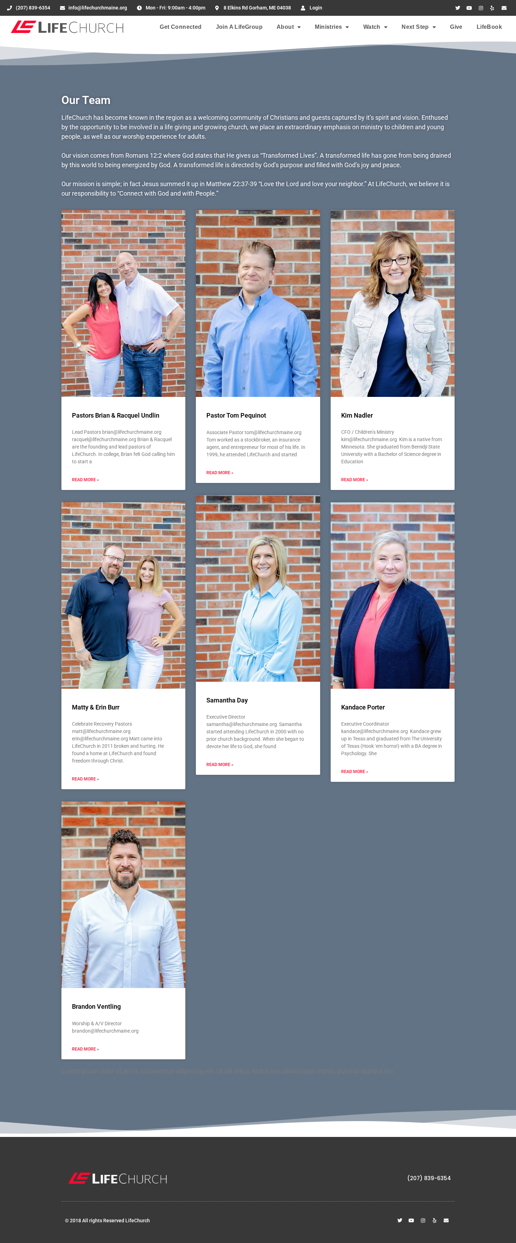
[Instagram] (481, 8)
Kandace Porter (363, 707)
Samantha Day (227, 700)
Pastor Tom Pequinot (236, 415)
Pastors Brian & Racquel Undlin (115, 415)
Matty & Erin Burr (95, 707)
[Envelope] (504, 8)
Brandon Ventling (96, 1006)
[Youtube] (469, 8)
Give (456, 27)
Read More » (85, 479)
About (285, 27)
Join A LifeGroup (239, 27)
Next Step (415, 27)
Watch (372, 27)
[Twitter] (458, 8)
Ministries (328, 27)
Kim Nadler (357, 415)
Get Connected (180, 27)
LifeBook (489, 27)
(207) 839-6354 (429, 1178)
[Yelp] (492, 8)
